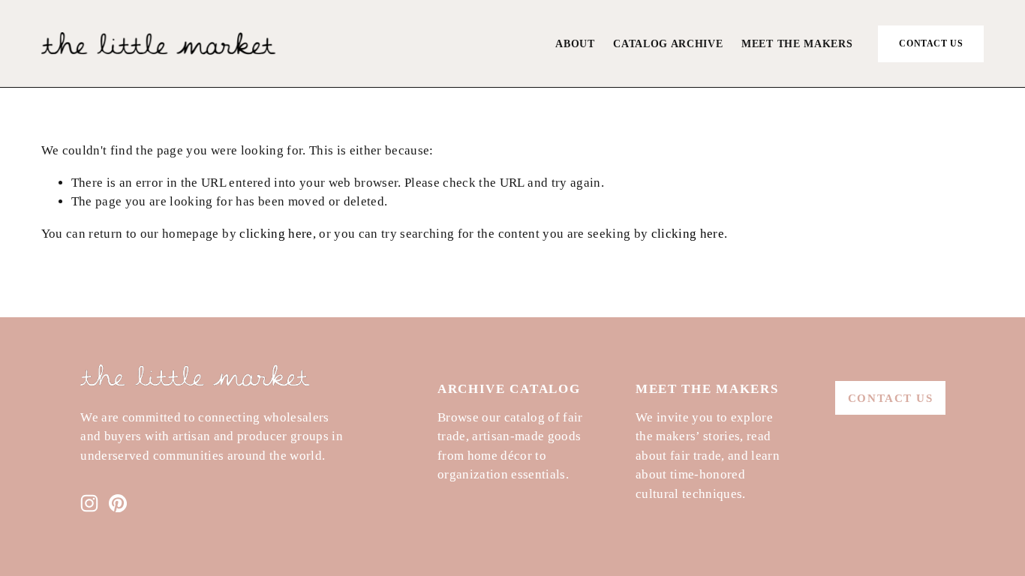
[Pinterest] (118, 503)
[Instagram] (89, 503)
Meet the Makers (796, 44)
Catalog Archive (668, 44)
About (574, 44)
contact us (931, 43)
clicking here (275, 233)
